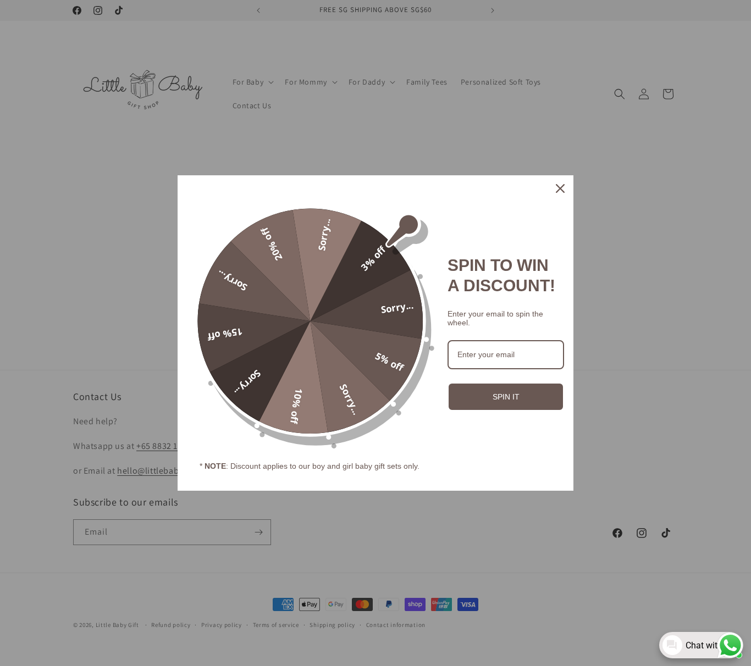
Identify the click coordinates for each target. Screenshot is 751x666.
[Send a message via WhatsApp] (730, 645)
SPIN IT (506, 396)
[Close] (560, 188)
